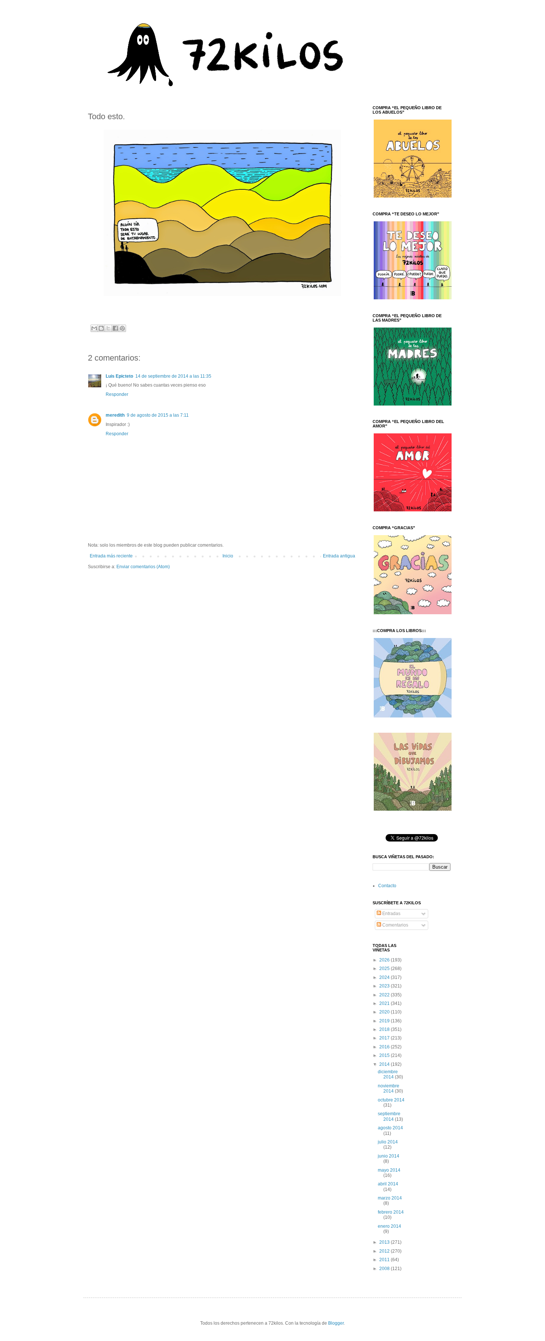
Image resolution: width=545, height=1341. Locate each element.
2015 (385, 1055)
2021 (385, 1003)
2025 (385, 968)
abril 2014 (388, 1184)
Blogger (336, 1323)
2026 (385, 960)
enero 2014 (389, 1226)
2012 (385, 1251)
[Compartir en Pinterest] (122, 328)
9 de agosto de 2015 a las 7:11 (158, 415)
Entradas (390, 913)
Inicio (227, 556)
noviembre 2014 (388, 1088)
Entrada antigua (339, 556)
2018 (385, 1029)
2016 (385, 1046)
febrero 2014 (391, 1212)
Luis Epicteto (119, 376)
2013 (385, 1242)
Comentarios (394, 925)
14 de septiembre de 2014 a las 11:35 (173, 376)
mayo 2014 (389, 1170)
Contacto (387, 885)
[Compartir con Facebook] (115, 328)
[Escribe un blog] (101, 328)
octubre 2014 (391, 1100)
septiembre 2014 (389, 1116)
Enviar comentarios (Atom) (143, 566)
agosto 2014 (390, 1127)
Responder (117, 394)
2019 (385, 1020)
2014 (385, 1064)
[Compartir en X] (108, 328)
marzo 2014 (390, 1198)
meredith (115, 415)
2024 (385, 977)
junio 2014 (388, 1156)
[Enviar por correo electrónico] (94, 328)
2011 (385, 1259)
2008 (385, 1268)
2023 (385, 986)
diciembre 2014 (388, 1074)
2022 (385, 994)
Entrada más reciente (111, 556)
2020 (385, 1012)
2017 (385, 1038)
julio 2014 (388, 1142)
